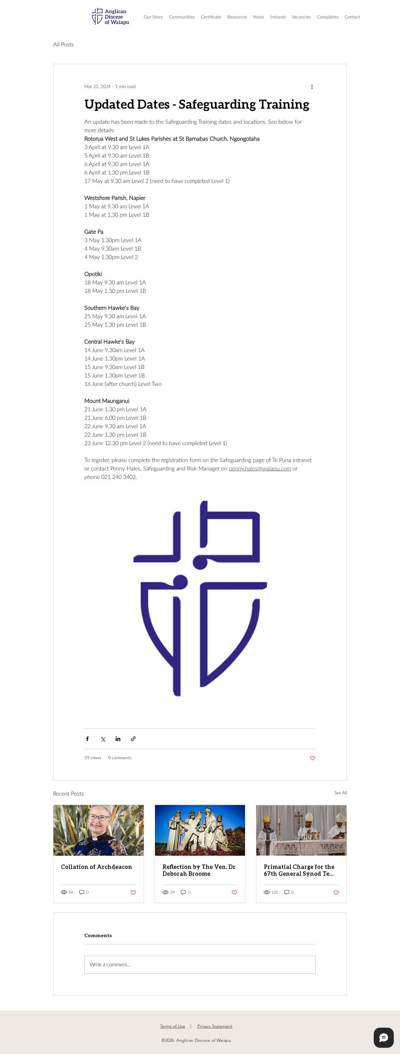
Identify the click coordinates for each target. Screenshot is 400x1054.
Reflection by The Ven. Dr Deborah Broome (199, 870)
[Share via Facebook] (87, 739)
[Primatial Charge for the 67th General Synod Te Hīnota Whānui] (301, 830)
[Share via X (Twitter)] (103, 739)
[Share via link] (133, 739)
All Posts (63, 45)
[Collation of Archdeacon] (98, 830)
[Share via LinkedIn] (118, 739)
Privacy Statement (215, 1026)
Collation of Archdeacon (96, 866)
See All (340, 793)
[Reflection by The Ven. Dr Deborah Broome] (200, 830)
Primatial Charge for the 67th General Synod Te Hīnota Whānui (299, 870)
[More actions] (312, 87)
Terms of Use (172, 1026)
